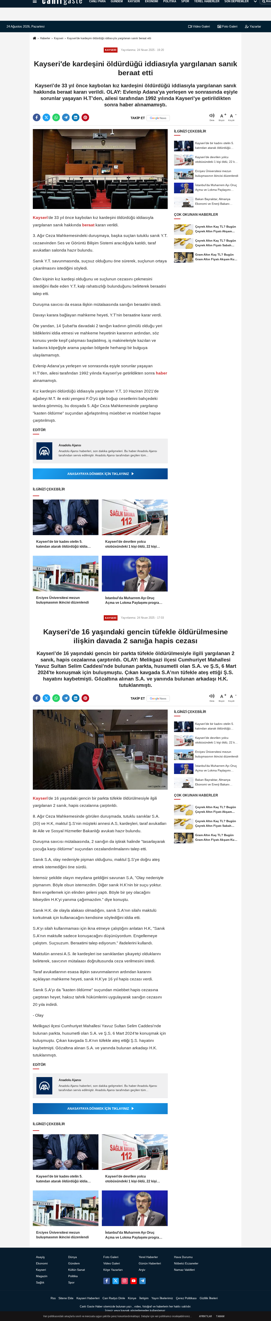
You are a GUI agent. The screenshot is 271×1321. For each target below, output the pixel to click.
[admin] (142, 1281)
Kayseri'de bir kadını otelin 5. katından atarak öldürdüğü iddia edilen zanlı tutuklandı (61, 544)
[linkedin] (75, 117)
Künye (132, 1298)
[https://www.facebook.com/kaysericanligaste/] (106, 1281)
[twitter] (46, 117)
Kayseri (58, 38)
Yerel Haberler (148, 1257)
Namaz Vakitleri (184, 1269)
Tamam (220, 1316)
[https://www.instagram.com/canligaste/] (124, 1281)
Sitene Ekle (65, 1298)
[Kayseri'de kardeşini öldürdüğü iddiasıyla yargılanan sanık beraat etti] (100, 168)
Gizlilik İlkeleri (209, 1298)
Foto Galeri (229, 26)
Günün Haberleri (150, 1263)
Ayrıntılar (205, 1316)
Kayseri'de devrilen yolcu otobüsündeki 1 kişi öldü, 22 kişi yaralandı (131, 544)
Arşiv (142, 1269)
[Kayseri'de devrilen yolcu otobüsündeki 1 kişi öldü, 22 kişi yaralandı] (134, 517)
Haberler (45, 38)
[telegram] (66, 117)
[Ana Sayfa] (34, 38)
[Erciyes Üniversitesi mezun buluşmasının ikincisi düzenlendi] (65, 573)
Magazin (41, 1276)
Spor (71, 1282)
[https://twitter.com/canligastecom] (115, 1281)
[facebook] (36, 117)
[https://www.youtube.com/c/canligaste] (133, 1281)
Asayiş (40, 1257)
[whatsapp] (56, 117)
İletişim (144, 1298)
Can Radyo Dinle (113, 1298)
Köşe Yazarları (113, 1269)
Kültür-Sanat (76, 1269)
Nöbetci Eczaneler (186, 1263)
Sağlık (40, 1282)
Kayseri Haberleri (88, 1298)
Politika (73, 1276)
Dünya (72, 1257)
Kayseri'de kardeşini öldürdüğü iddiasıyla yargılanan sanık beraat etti (109, 38)
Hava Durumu (183, 1257)
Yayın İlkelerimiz (162, 1298)
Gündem (74, 1263)
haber (161, 373)
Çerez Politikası (186, 1298)
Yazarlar (255, 26)
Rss (53, 1298)
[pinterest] (85, 117)
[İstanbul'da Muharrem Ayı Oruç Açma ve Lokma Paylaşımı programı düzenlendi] (134, 574)
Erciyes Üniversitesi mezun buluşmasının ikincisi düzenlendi (62, 600)
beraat (88, 225)
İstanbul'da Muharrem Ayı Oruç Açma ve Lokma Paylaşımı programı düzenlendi (134, 600)
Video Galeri (201, 26)
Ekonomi (42, 1263)
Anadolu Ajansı (70, 445)
